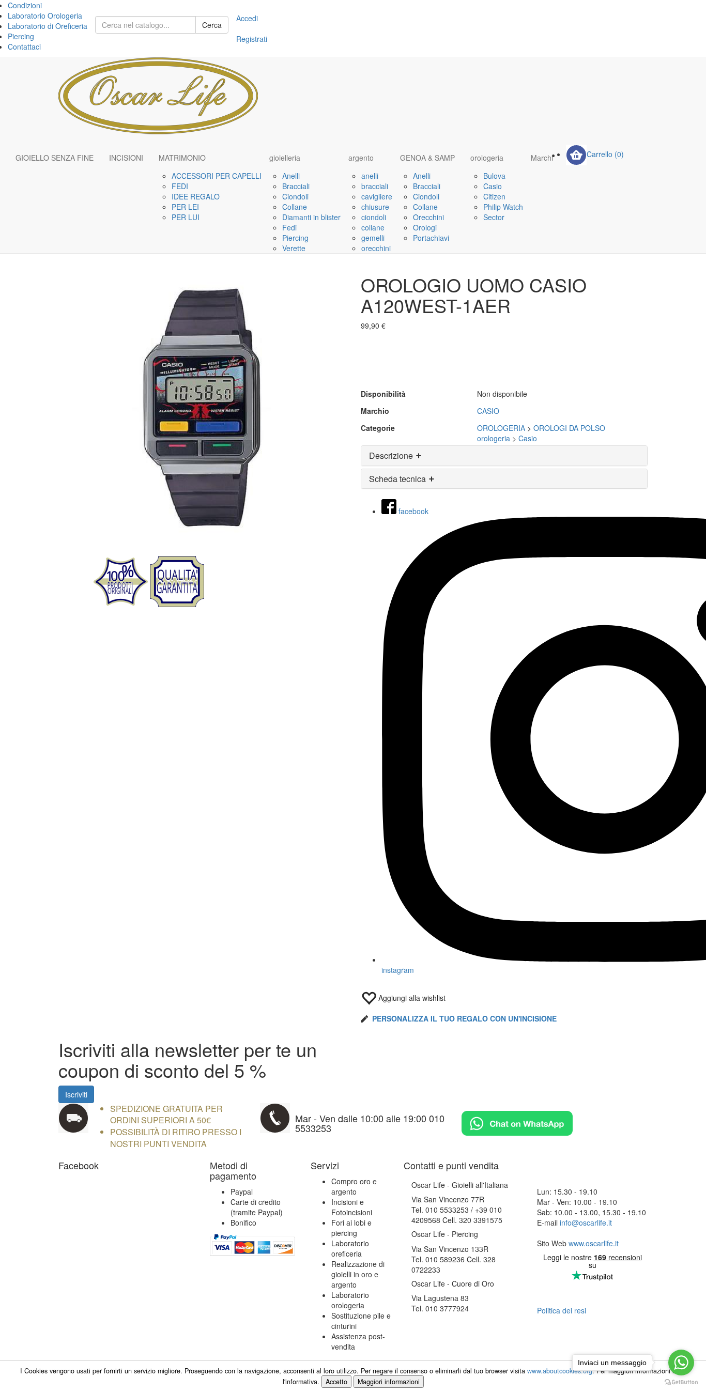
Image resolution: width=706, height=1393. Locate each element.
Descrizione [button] (392, 455)
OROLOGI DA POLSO (569, 428)
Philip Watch (503, 207)
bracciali (374, 186)
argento (361, 157)
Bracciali (296, 186)
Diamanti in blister (311, 217)
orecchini (376, 248)
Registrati (251, 39)
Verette (293, 248)
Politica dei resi (561, 1310)
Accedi (247, 18)
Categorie (378, 428)
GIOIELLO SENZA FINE (55, 157)
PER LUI (185, 217)
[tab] (504, 456)
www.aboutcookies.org (559, 1370)
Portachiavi (431, 238)
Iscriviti (76, 1094)
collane (373, 227)
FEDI (180, 186)
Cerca (212, 25)
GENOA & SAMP (427, 157)
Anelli (291, 176)
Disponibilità (383, 394)
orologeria (486, 157)
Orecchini (428, 217)
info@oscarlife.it (586, 1222)
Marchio (375, 411)
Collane (294, 207)
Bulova (494, 176)
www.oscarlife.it (594, 1243)
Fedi (289, 227)
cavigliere (376, 196)
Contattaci (24, 46)
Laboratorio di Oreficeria (47, 26)
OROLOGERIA (501, 428)
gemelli (373, 238)
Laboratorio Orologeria (45, 15)
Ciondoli (295, 196)
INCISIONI (126, 157)
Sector (493, 217)
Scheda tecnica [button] (398, 479)
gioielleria (284, 157)
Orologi (425, 227)
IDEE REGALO (196, 196)
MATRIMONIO (182, 157)
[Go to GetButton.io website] (681, 1382)
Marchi (542, 157)
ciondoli (373, 217)
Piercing (21, 36)
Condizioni (25, 5)
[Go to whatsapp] (681, 1362)
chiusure (375, 207)
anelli (369, 176)
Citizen (494, 196)
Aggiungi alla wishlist (411, 998)
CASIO (488, 411)
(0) (605, 154)
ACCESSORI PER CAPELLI (217, 176)
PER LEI (185, 207)
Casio (492, 186)
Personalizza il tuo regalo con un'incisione (464, 1018)
